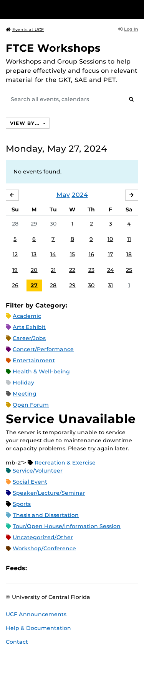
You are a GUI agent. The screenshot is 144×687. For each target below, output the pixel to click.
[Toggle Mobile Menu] (136, 9)
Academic (27, 315)
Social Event (30, 481)
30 (53, 223)
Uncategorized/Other (43, 537)
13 (33, 254)
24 (110, 270)
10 (110, 239)
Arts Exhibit (29, 327)
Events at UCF (28, 29)
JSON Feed (89, 568)
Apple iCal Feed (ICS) (36, 568)
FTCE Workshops (53, 48)
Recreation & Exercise (65, 462)
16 (91, 254)
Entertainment (34, 360)
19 (15, 270)
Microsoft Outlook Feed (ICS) (49, 568)
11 (129, 239)
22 (72, 270)
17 (110, 254)
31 (110, 285)
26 (15, 285)
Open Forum (31, 404)
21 (53, 270)
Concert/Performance (43, 349)
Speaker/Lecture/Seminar (49, 492)
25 (129, 270)
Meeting (24, 393)
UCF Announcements (36, 614)
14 (53, 254)
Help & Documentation (38, 628)
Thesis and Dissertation (46, 515)
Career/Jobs (29, 338)
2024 (80, 194)
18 (129, 254)
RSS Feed (63, 568)
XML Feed (76, 568)
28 (15, 223)
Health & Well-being (41, 371)
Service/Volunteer (38, 470)
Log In (131, 29)
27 (34, 285)
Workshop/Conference (44, 548)
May (63, 194)
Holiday (23, 382)
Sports (22, 504)
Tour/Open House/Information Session (67, 526)
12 (15, 254)
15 (72, 254)
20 (34, 270)
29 (34, 223)
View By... (25, 123)
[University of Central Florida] (58, 9)
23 (91, 270)
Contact (17, 641)
